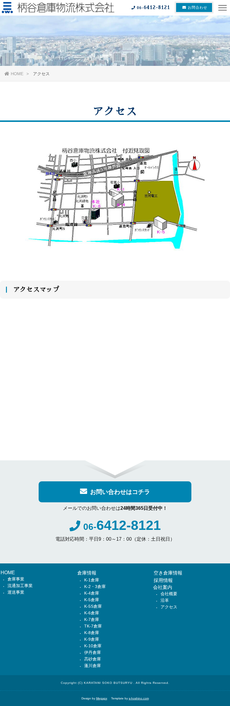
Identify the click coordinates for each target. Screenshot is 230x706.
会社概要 (169, 593)
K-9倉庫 (91, 639)
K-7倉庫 (91, 619)
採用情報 (163, 580)
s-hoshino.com (139, 698)
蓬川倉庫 (92, 665)
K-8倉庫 (91, 632)
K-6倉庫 (91, 612)
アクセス (169, 606)
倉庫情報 (86, 572)
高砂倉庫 (92, 659)
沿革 (165, 600)
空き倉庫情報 (168, 572)
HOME (17, 73)
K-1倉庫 (91, 580)
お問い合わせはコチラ (120, 492)
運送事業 (15, 592)
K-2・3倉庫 (95, 586)
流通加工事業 (20, 585)
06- (122, 527)
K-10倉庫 (93, 645)
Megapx (101, 698)
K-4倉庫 (91, 593)
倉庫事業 (15, 579)
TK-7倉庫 (93, 626)
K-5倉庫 (91, 599)
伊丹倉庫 (92, 652)
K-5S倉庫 (93, 606)
